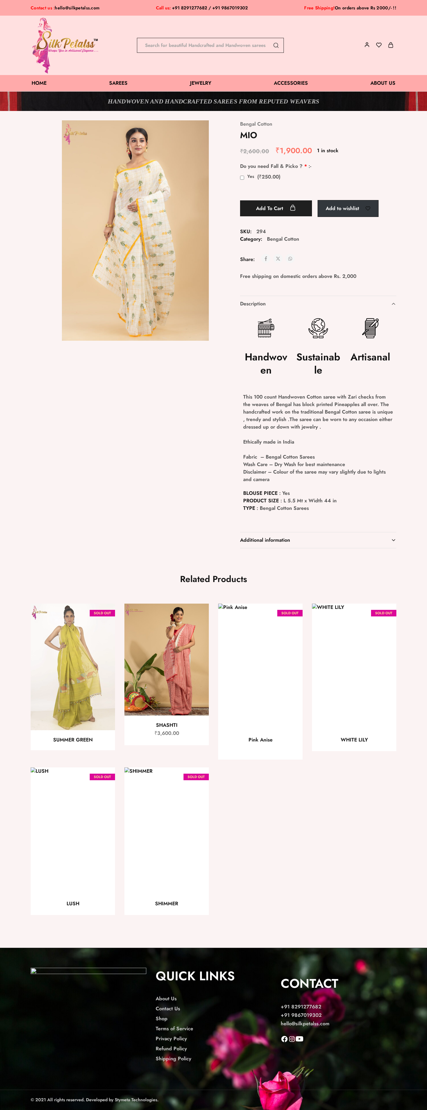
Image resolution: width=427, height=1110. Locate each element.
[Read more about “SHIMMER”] (197, 795)
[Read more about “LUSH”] (103, 795)
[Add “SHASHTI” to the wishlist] (198, 616)
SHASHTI (167, 725)
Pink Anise (261, 739)
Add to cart (270, 208)
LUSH (73, 903)
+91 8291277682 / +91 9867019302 (202, 8)
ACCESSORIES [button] (291, 83)
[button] (197, 631)
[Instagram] (292, 1041)
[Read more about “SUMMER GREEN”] (103, 631)
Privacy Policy (171, 1038)
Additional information (265, 540)
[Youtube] (299, 1041)
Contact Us (168, 1008)
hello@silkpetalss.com (77, 8)
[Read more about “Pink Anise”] (291, 631)
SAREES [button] (118, 83)
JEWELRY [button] (200, 83)
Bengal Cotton (256, 124)
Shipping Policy (173, 1058)
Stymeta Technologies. (136, 1100)
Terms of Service (174, 1028)
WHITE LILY (354, 739)
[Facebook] (284, 1041)
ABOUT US (382, 83)
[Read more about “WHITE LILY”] (385, 631)
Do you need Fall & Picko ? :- (275, 166)
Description (253, 303)
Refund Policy (171, 1048)
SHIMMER (166, 903)
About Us (166, 998)
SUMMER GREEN (73, 739)
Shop (162, 1018)
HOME (39, 83)
